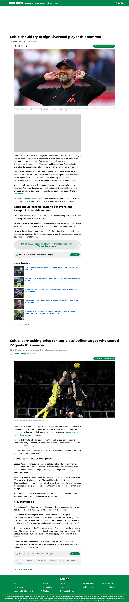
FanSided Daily (108, 583)
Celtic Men (29, 3)
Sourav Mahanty (19, 41)
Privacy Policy (46, 587)
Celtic (16, 426)
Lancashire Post (52, 477)
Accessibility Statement (23, 591)
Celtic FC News (26, 325)
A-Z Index (45, 591)
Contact (63, 583)
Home (16, 325)
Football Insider (32, 199)
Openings (45, 583)
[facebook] (112, 3)
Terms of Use (65, 587)
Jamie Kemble (19, 354)
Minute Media (14, 596)
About (49, 3)
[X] (116, 3)
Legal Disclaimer (108, 587)
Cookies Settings (67, 591)
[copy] (26, 46)
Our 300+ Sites (88, 583)
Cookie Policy (87, 587)
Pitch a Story (19, 587)
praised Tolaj (43, 507)
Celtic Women (40, 3)
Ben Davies (18, 194)
